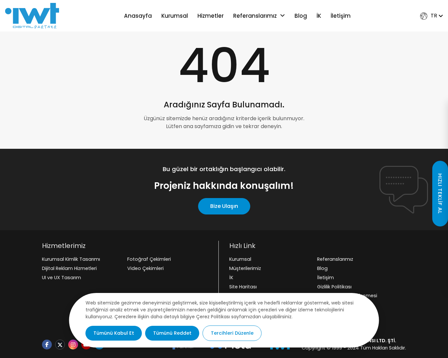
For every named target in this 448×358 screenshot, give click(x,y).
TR (433, 15)
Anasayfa (138, 16)
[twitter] (60, 345)
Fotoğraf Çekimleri (149, 259)
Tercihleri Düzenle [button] (232, 333)
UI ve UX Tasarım (61, 277)
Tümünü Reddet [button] (172, 333)
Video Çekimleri (145, 268)
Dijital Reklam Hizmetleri (69, 268)
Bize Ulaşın (224, 206)
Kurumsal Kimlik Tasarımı (71, 259)
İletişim (341, 16)
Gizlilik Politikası (334, 286)
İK (318, 16)
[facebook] (47, 345)
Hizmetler (210, 16)
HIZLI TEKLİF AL (440, 193)
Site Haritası (243, 286)
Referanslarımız (255, 16)
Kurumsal (174, 16)
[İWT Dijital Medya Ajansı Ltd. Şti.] (32, 16)
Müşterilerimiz (245, 268)
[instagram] (73, 345)
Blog (301, 16)
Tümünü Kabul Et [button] (113, 333)
